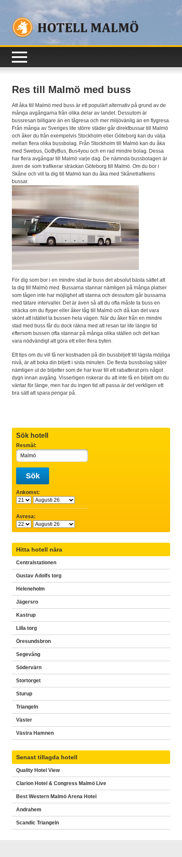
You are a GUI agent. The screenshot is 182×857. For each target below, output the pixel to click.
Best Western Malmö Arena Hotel (56, 796)
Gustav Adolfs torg (38, 576)
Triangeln (27, 707)
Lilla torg (26, 628)
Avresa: (26, 516)
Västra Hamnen (35, 733)
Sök (33, 476)
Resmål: (26, 445)
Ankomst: (28, 492)
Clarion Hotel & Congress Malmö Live (61, 783)
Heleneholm (30, 589)
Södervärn (28, 667)
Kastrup (26, 615)
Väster (24, 720)
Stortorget (28, 681)
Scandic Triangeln (37, 823)
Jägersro (27, 602)
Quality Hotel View (38, 770)
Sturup (24, 694)
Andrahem (28, 810)
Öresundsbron (33, 641)
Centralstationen (36, 563)
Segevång (28, 654)
